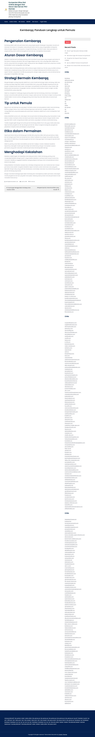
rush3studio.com (69, 336)
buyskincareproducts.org (71, 298)
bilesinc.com (68, 190)
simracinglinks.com (70, 161)
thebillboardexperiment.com (72, 668)
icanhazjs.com (68, 279)
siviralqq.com (68, 454)
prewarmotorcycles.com (71, 159)
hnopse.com (68, 495)
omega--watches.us (70, 141)
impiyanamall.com (69, 556)
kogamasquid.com (69, 302)
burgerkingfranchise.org (71, 381)
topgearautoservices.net (71, 678)
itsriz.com (67, 355)
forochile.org (68, 207)
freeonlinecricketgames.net (72, 217)
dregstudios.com (69, 201)
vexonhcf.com (68, 153)
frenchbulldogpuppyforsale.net (73, 300)
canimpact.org (68, 281)
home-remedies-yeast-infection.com (75, 535)
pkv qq (66, 84)
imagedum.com (69, 657)
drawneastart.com (69, 608)
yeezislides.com (69, 531)
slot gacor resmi (52, 720)
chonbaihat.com (69, 228)
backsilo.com (68, 452)
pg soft (75, 718)
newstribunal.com (69, 525)
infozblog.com (68, 226)
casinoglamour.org (69, 306)
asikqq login (68, 99)
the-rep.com (68, 178)
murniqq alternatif (16, 724)
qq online (67, 92)
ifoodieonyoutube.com (71, 540)
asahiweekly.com (69, 597)
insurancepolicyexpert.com (72, 168)
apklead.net (68, 703)
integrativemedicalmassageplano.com (75, 442)
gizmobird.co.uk (69, 130)
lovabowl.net (68, 521)
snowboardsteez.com (70, 410)
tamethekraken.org (70, 639)
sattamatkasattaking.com (71, 664)
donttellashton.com (70, 334)
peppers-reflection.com (71, 503)
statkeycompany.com (70, 170)
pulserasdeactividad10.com (72, 288)
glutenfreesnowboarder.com (72, 647)
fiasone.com (68, 429)
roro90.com (68, 338)
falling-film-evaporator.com (72, 460)
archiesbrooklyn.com (70, 222)
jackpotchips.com (69, 614)
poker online (68, 95)
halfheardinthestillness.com (72, 252)
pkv (65, 103)
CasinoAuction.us (69, 265)
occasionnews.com (70, 497)
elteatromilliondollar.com (71, 379)
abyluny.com (68, 699)
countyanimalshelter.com (71, 481)
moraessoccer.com (70, 205)
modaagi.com (68, 193)
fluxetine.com (68, 257)
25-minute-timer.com (70, 581)
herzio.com (68, 340)
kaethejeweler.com (70, 662)
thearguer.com (69, 423)
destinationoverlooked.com (72, 489)
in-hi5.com (67, 342)
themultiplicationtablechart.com (73, 304)
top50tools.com (69, 176)
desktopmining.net (69, 292)
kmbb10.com (68, 415)
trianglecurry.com (69, 655)
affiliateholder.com (70, 508)
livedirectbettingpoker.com (72, 437)
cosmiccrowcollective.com (72, 363)
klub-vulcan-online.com (71, 624)
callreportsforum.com (70, 695)
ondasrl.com (68, 643)
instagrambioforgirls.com (71, 412)
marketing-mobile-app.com (72, 425)
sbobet (61, 722)
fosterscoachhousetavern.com (73, 392)
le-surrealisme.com (70, 164)
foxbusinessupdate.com (71, 439)
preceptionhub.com (70, 529)
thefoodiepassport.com (71, 273)
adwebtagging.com (70, 483)
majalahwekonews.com (71, 324)
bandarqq (67, 78)
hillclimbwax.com (69, 493)
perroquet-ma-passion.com (72, 684)
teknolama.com (69, 386)
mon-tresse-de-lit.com (71, 672)
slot (66, 97)
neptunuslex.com (69, 135)
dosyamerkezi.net (69, 162)
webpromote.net (69, 232)
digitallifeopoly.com (70, 550)
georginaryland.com (70, 242)
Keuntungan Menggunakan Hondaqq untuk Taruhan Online (18, 188)
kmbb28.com (68, 693)
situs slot (67, 88)
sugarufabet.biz (69, 674)
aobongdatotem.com (70, 533)
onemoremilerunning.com (71, 408)
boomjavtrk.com (69, 701)
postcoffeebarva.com (70, 377)
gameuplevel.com (69, 569)
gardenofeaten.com (70, 404)
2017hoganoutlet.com (70, 326)
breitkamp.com (69, 626)
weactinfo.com (69, 419)
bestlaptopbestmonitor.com (72, 240)
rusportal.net (68, 350)
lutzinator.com (68, 641)
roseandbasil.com (69, 244)
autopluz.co (68, 149)
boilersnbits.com (69, 396)
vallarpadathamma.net (71, 382)
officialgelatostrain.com (71, 660)
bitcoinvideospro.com (70, 361)
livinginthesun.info (69, 353)
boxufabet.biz (68, 676)
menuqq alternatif (9, 718)
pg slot (85, 718)
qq (65, 101)
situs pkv (67, 113)
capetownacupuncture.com (72, 359)
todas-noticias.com (70, 346)
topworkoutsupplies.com (71, 544)
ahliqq (66, 105)
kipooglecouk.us (69, 267)
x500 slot (9, 720)
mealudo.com (68, 433)
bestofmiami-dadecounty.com (73, 538)
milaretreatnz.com (69, 192)
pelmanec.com (69, 328)
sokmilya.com (68, 697)
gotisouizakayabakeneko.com (72, 367)
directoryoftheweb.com (71, 332)
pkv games (67, 107)
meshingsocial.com (70, 421)
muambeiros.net (69, 224)
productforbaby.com (70, 388)
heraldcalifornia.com (70, 602)
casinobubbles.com (70, 552)
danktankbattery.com (70, 431)
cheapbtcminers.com (70, 587)
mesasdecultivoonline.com (72, 394)
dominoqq (67, 90)
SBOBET (28, 21)
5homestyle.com (69, 312)
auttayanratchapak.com (71, 375)
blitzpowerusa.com (70, 402)
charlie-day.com (69, 435)
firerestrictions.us (69, 221)
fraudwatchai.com (69, 564)
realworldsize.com (69, 384)
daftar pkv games (69, 80)
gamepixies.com (69, 606)
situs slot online (55, 722)
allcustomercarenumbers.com (73, 618)
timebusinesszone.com (71, 501)
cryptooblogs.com (69, 568)
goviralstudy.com (69, 283)
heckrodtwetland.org (70, 250)
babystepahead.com (70, 487)
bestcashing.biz (69, 219)
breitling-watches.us (70, 143)
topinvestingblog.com (70, 174)
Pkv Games (22, 21)
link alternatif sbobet (74, 722)
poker (23, 718)
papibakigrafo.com (70, 277)
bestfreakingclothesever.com (72, 458)
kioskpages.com (69, 653)
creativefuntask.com (70, 583)
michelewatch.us (69, 139)
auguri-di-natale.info (70, 137)
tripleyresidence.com (70, 628)
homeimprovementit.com (71, 523)
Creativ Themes (63, 734)
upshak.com (68, 450)
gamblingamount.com (71, 491)
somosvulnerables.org (70, 631)
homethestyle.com (70, 571)
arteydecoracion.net (70, 236)
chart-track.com (69, 209)
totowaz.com (68, 473)
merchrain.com (69, 691)
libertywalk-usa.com (70, 126)
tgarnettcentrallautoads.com (72, 145)
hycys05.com (68, 406)
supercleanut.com (69, 599)
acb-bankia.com (69, 446)
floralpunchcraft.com (70, 427)
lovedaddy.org (68, 441)
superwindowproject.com (71, 275)
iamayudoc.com (69, 591)
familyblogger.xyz (69, 620)
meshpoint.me (68, 369)
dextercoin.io (68, 308)
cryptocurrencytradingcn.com (73, 472)
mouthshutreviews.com (71, 546)
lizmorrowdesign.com (70, 649)
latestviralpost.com (70, 398)
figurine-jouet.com (70, 680)
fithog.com (68, 238)
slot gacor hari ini (61, 720)
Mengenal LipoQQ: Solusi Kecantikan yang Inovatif (48, 188)
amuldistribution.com (70, 573)
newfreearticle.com (70, 400)
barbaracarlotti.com (70, 290)
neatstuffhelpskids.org (70, 203)
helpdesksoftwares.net (70, 519)
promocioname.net (70, 213)
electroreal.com (69, 537)
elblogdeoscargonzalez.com (72, 230)
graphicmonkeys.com (70, 604)
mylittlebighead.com (70, 593)
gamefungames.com (70, 579)
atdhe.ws (67, 248)
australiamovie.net (69, 128)
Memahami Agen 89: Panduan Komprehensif (78, 55)
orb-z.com (67, 390)
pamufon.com (68, 635)
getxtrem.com (68, 417)
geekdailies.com (69, 690)
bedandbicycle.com (70, 600)
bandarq (80, 718)
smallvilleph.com (69, 195)
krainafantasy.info (69, 344)
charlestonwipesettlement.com (73, 475)
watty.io (67, 351)
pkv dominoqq (68, 82)
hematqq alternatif (27, 724)
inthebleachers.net (70, 294)
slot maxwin (28, 720)
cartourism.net (68, 284)
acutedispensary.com (70, 468)
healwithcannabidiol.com (71, 651)
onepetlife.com (69, 666)
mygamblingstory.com (71, 322)
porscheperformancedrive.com (73, 637)
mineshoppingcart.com (71, 542)
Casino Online (13, 21)
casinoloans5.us (69, 263)
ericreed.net (68, 255)
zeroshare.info (68, 188)
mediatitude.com (69, 157)
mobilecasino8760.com (71, 259)
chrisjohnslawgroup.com (71, 622)
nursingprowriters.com (70, 464)
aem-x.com (68, 566)
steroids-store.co (69, 234)
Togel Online (43, 21)
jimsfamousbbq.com (70, 124)
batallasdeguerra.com (70, 199)
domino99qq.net (69, 330)
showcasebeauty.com (70, 166)
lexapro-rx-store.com (70, 296)
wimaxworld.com (69, 215)
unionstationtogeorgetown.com (73, 589)
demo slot (67, 86)
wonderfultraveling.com (71, 211)
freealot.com (68, 595)
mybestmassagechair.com (72, 253)
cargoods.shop (68, 357)
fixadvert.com (68, 147)
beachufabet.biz (69, 670)
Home (6, 21)
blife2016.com (68, 645)
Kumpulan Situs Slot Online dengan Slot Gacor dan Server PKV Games (18, 5)
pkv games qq (36, 718)
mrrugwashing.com (70, 444)
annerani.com (68, 182)
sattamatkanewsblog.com (71, 470)
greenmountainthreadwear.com (73, 466)
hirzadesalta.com (69, 548)
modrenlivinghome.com (71, 686)
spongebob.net (69, 371)
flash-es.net (68, 448)
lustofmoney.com (69, 499)
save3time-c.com (69, 151)
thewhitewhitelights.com (71, 246)
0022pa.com (68, 186)
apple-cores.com (69, 286)
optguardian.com (69, 558)
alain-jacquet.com (69, 365)
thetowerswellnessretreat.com (73, 659)
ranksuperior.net (69, 485)
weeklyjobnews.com (70, 479)
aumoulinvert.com (69, 271)
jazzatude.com (68, 184)
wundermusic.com (69, 577)
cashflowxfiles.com (70, 413)
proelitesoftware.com (70, 616)
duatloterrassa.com (70, 633)
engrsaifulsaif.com (69, 585)
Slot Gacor (35, 21)
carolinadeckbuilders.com (71, 172)
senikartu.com (68, 348)
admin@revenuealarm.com (12, 181)
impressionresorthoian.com (72, 456)
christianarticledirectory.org (72, 310)
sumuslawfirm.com (70, 462)
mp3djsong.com (69, 131)
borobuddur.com (69, 575)
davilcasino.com (69, 562)
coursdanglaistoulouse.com (72, 133)
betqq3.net (67, 261)
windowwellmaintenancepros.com (74, 506)
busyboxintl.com (69, 373)
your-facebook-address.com (72, 682)
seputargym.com (69, 554)
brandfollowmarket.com (71, 477)
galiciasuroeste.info (70, 197)
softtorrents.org (69, 630)
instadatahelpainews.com (71, 688)
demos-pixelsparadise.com (72, 155)
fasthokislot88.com (70, 610)
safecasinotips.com (70, 612)
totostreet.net (68, 560)
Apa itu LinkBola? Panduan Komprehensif (77, 63)
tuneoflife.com (69, 504)
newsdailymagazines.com (71, 527)
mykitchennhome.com (71, 269)
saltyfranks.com (69, 180)
